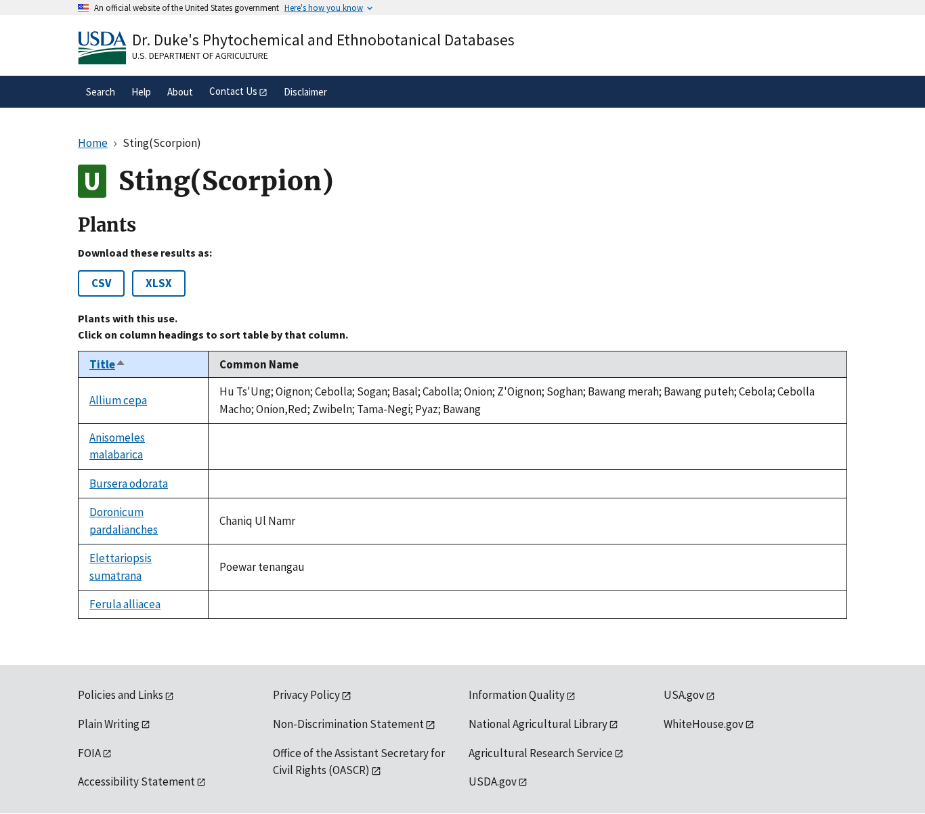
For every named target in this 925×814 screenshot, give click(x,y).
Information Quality (517, 694)
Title (107, 364)
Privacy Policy (306, 694)
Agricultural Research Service (541, 753)
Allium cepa (118, 400)
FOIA (89, 753)
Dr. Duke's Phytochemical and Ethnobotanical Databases (323, 39)
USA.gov (684, 694)
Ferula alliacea (124, 604)
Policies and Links (120, 694)
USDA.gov (493, 781)
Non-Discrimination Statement (348, 723)
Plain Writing (108, 723)
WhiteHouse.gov (704, 723)
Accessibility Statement (136, 781)
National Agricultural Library (538, 723)
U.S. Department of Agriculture (200, 55)
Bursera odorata (128, 483)
